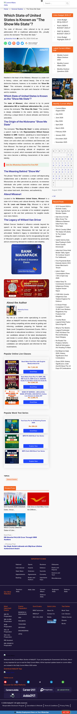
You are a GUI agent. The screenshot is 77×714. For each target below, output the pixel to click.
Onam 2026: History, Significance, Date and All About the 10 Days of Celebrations (63, 365)
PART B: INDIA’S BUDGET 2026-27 (63, 33)
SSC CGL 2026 (38, 617)
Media (49, 617)
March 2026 (60, 128)
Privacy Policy (64, 705)
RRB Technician (38, 610)
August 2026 (61, 109)
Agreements (32, 574)
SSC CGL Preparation (8, 636)
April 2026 (59, 125)
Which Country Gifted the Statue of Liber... (13, 529)
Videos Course (66, 617)
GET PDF (66, 712)
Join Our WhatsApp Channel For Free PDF (22, 165)
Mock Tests (65, 610)
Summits (43, 571)
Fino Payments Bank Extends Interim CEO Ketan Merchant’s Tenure (63, 264)
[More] (42, 1)
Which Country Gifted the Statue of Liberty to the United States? (63, 233)
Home (6, 9)
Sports (30, 564)
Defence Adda (43, 596)
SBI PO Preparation (8, 615)
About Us (50, 610)
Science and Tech (56, 574)
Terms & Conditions (51, 705)
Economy (43, 574)
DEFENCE (21, 627)
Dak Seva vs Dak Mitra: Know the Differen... (38, 508)
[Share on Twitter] (22, 43)
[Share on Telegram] (9, 43)
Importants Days (43, 578)
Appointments (20, 574)
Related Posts (10, 488)
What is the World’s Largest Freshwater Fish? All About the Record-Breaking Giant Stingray (63, 332)
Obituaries (55, 564)
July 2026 (59, 114)
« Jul (53, 196)
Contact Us (51, 614)
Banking (18, 577)
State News (19, 571)
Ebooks (64, 620)
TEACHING (22, 624)
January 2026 (60, 135)
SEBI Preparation (8, 625)
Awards (30, 568)
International (20, 568)
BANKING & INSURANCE (22, 613)
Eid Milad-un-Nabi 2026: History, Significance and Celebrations (62, 354)
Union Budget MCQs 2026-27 (62, 21)
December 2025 (61, 139)
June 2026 (59, 117)
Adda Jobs (31, 589)
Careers (51, 621)
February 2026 (61, 132)
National (18, 564)
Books (64, 623)
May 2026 (59, 121)
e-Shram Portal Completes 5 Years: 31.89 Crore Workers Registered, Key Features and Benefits (63, 310)
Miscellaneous (56, 578)
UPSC (20, 634)
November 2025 (61, 142)
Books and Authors (31, 578)
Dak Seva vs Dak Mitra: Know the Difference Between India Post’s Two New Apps (63, 221)
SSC (19, 617)
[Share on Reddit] (13, 43)
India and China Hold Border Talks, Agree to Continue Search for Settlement (63, 254)
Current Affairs (42, 590)
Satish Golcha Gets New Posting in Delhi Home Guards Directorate (63, 243)
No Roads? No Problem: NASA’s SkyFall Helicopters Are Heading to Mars (63, 344)
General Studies (17, 9)
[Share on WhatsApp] (5, 43)
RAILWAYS (21, 621)
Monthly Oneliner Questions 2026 (63, 70)
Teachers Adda (19, 590)
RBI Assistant (8, 640)
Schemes (31, 571)
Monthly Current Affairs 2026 (62, 64)
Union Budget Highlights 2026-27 (64, 38)
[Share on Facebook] (18, 43)
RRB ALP (36, 614)
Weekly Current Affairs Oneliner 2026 (62, 57)
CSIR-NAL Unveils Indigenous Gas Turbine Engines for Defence (63, 297)
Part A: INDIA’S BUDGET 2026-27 (63, 27)
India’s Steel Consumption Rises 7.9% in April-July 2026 (63, 274)
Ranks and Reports (55, 568)
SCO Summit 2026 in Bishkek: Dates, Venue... (14, 508)
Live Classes (66, 614)
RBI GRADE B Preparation (8, 644)
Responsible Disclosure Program (14, 705)
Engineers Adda (55, 590)
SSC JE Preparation (8, 631)
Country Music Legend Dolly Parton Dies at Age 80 (63, 322)
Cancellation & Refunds (35, 705)
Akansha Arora (11, 38)
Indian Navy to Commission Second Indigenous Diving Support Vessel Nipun (63, 286)
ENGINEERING (23, 630)
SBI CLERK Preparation (8, 620)
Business (43, 564)
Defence (42, 568)
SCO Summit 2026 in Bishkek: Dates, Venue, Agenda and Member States (63, 210)
